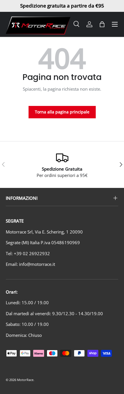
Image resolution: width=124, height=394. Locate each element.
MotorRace (25, 380)
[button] (102, 24)
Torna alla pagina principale (62, 112)
